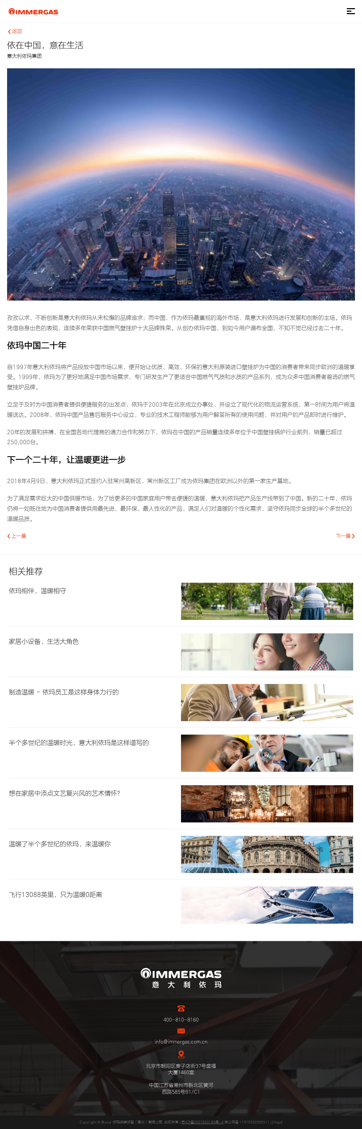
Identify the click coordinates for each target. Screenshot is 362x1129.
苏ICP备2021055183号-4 (202, 1122)
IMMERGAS (33, 11)
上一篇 (18, 536)
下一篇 (344, 536)
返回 (16, 31)
